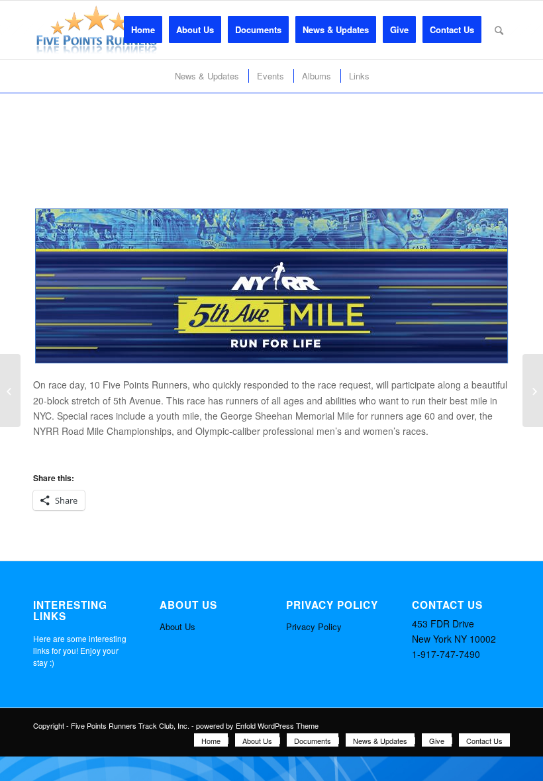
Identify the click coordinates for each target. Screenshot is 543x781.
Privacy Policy (314, 626)
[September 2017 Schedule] (532, 390)
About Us (177, 626)
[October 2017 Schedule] (10, 390)
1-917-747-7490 (446, 654)
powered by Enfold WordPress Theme (257, 725)
